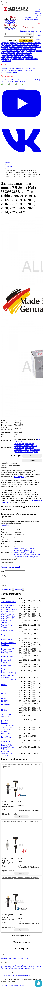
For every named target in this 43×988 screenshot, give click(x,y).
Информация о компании (10, 958)
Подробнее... (5, 525)
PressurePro (16, 80)
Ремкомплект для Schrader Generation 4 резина (27, 451)
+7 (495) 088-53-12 (10, 21)
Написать (18, 589)
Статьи (28, 20)
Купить (32, 456)
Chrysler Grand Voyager (6, 621)
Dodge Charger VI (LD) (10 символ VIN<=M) (7, 651)
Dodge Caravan (6, 639)
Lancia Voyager (6, 737)
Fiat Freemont (6, 704)
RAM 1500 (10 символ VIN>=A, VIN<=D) (7, 747)
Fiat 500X (4, 701)
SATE (9, 80)
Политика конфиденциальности (13, 985)
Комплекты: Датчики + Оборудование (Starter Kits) (16, 56)
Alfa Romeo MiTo (7, 605)
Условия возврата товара (31, 966)
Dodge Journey (6, 665)
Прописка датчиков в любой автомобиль (16, 70)
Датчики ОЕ (28, 976)
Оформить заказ (27, 40)
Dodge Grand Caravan (6, 661)
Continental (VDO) (33, 80)
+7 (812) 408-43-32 (10, 29)
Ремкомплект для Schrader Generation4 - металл (24, 449)
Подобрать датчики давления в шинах (15, 43)
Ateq (17, 82)
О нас (35, 18)
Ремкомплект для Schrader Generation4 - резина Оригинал (25, 445)
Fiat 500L (4, 699)
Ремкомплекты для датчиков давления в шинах (21, 44)
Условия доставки (7, 966)
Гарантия (28, 18)
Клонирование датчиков (10, 72)
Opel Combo (5, 741)
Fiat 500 (4, 685)
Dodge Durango (7, 656)
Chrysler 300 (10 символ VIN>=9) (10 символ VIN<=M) (9, 610)
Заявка (32, 460)
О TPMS (38, 10)
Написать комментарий (10, 567)
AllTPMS (23, 82)
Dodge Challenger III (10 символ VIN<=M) (8, 645)
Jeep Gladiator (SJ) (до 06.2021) (7, 715)
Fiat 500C (4, 693)
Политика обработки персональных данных (17, 968)
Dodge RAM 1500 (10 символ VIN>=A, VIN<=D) (8, 671)
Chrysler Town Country (6, 626)
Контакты (34, 20)
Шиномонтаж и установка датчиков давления (18, 68)
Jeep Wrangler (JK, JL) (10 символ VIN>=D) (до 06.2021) (8, 728)
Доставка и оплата (38, 15)
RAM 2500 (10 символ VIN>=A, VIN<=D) (7, 753)
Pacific (23, 80)
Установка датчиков (15, 976)
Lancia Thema (6, 734)
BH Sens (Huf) (6, 82)
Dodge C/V (5, 635)
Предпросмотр (6, 589)
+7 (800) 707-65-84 (10, 23)
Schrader (4, 80)
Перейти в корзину (8, 6)
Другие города (28, 27)
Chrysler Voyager (7, 630)
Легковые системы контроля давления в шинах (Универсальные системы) (21, 46)
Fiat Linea (4, 710)
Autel (14, 82)
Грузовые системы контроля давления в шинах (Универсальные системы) (18, 50)
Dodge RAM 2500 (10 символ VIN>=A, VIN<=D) (8, 677)
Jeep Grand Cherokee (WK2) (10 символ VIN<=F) (8, 721)
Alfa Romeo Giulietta (8, 602)
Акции (37, 12)
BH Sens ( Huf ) (19, 477)
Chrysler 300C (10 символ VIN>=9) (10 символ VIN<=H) (9, 616)
